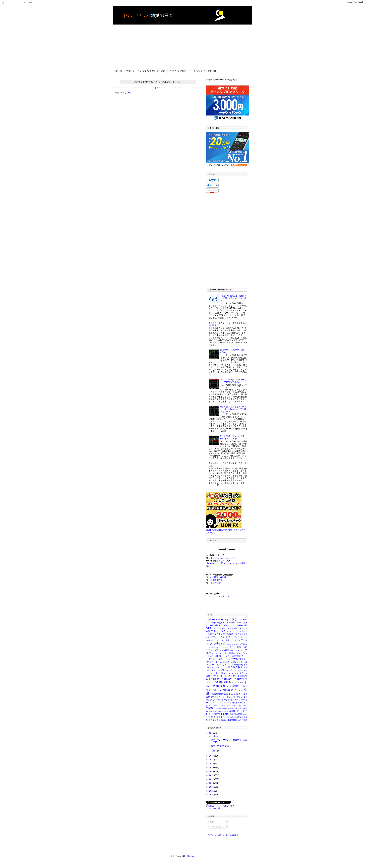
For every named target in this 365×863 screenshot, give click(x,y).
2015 (211, 733)
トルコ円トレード (224, 670)
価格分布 (226, 708)
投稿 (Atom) (125, 92)
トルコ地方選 (225, 690)
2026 (211, 795)
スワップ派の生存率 (220, 746)
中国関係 (216, 714)
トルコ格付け (220, 673)
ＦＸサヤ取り (229, 622)
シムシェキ (235, 650)
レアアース (214, 706)
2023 (211, 783)
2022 (211, 779)
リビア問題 (232, 702)
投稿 (211, 822)
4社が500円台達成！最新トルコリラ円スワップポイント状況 (233, 298)
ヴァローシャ (242, 637)
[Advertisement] (182, 44)
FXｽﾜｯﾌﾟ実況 (241, 622)
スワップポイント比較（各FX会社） (152, 71)
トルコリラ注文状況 (231, 667)
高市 (210, 711)
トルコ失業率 (226, 679)
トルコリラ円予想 (235, 664)
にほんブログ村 (213, 808)
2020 (211, 771)
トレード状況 (226, 697)
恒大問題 (237, 708)
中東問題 (225, 714)
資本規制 (225, 711)
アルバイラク (218, 631)
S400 (208, 628)
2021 (211, 775)
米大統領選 (213, 720)
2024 (211, 787)
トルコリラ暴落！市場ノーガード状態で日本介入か (233, 380)
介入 (231, 708)
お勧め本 (230, 644)
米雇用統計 (221, 717)
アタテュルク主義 (218, 628)
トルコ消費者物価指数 (218, 682)
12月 (214, 751)
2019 (211, 767)
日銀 (231, 714)
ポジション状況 (231, 700)
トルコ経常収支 (228, 676)
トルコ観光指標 (236, 673)
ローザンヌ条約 (236, 706)
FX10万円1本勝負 (214, 622)
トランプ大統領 (232, 659)
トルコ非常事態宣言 (219, 694)
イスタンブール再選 (223, 634)
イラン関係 (225, 637)
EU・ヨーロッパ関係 (225, 619)
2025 (211, 791)
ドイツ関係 (218, 659)
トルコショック (236, 662)
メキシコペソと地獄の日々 (179, 71)
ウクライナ (211, 640)
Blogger (190, 856)
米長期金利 (223, 720)
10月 (214, 736)
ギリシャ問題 (222, 647)
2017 (211, 760)
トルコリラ (222, 664)
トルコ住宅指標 (240, 679)
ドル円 (218, 697)
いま (207, 637)
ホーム (158, 88)
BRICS (208, 620)
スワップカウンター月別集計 (224, 653)
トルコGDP (223, 662)
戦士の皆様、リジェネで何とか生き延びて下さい (233, 437)
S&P (245, 625)
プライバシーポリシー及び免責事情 (222, 835)
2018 (211, 764)
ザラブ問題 (224, 650)
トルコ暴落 (235, 694)
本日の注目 (242, 720)
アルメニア (232, 631)
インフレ (234, 637)
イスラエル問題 (240, 634)
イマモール (215, 637)
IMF (220, 625)
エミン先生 (224, 640)
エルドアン (235, 641)
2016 (211, 756)
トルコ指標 (214, 679)
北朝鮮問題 (232, 720)
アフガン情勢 (231, 628)
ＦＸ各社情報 (212, 625)
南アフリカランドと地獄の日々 (206, 71)
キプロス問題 (239, 644)
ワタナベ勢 (218, 708)
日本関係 (238, 714)
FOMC (243, 619)
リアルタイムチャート (219, 703)
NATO (240, 625)
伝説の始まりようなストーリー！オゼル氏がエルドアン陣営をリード (233, 409)
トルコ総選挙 (233, 686)
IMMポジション (230, 625)
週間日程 (118, 71)
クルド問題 (235, 647)
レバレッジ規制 (224, 706)
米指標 (230, 717)
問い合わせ (130, 71)
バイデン (237, 697)
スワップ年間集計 (233, 656)
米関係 (212, 717)
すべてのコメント (217, 827)
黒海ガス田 (217, 711)
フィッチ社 (218, 700)
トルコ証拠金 (237, 683)
